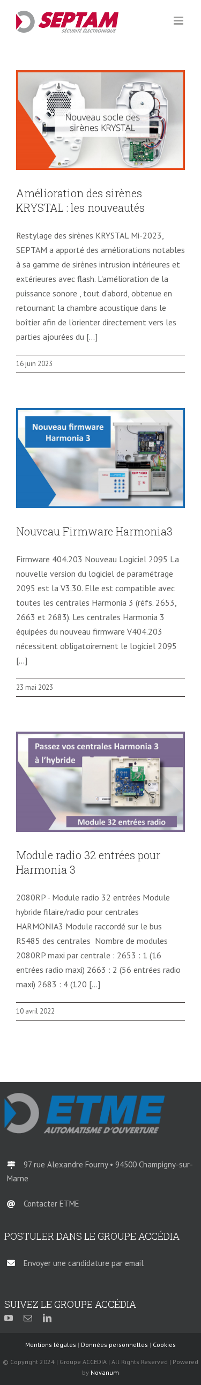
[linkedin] (47, 1318)
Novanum (105, 1372)
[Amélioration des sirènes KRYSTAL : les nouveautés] (100, 120)
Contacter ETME (51, 1203)
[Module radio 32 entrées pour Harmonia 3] (100, 782)
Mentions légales (50, 1345)
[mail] (28, 1318)
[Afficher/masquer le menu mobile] (179, 20)
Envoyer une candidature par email (84, 1263)
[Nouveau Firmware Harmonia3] (100, 458)
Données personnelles (114, 1345)
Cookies (164, 1345)
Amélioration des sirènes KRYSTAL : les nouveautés (80, 200)
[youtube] (8, 1318)
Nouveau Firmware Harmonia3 (94, 531)
